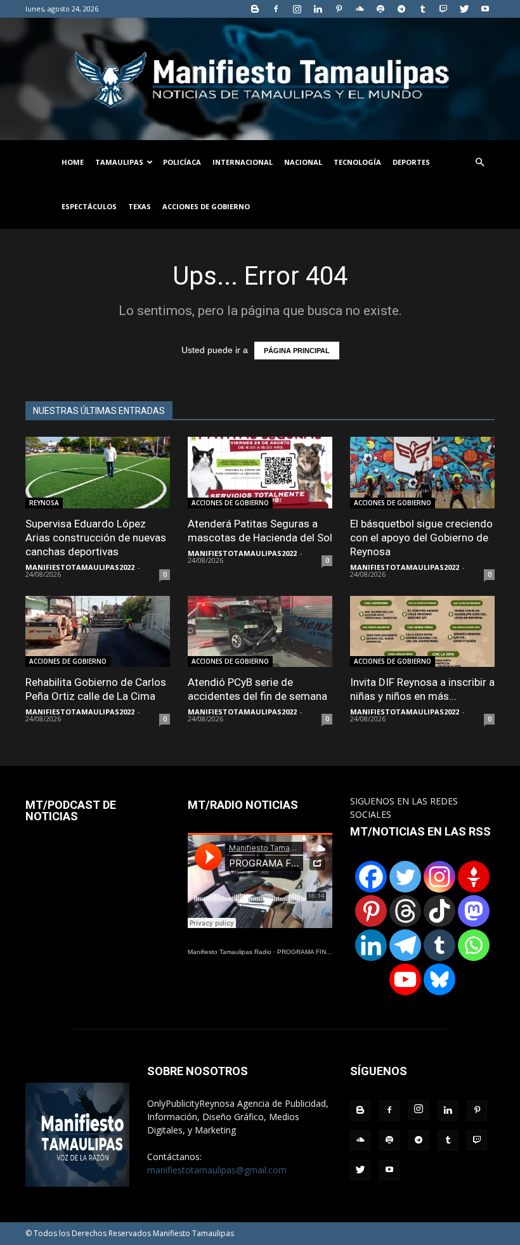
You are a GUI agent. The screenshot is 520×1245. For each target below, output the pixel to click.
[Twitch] (443, 9)
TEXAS (139, 206)
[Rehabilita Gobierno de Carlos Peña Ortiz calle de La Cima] (97, 632)
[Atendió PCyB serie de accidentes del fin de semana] (260, 632)
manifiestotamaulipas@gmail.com (217, 1170)
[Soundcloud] (359, 9)
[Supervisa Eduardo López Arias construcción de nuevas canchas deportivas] (97, 472)
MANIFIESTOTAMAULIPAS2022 (79, 567)
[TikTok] (439, 911)
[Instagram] (296, 9)
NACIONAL (303, 162)
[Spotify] (380, 9)
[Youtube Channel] (405, 979)
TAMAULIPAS (119, 162)
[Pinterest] (338, 9)
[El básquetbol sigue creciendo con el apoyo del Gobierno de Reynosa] (422, 472)
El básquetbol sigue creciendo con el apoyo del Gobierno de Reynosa (421, 537)
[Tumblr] (422, 9)
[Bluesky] (439, 979)
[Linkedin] (317, 9)
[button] (479, 163)
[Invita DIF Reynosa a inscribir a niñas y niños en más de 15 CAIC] (422, 632)
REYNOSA (44, 502)
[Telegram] (401, 9)
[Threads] (405, 911)
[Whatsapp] (474, 945)
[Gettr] (474, 877)
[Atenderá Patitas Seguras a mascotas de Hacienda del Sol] (260, 472)
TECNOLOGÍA (357, 162)
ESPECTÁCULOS (89, 206)
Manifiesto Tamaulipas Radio (229, 951)
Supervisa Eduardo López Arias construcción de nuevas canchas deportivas (95, 537)
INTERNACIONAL (242, 162)
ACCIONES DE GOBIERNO (206, 206)
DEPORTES (411, 162)
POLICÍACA (182, 162)
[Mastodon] (474, 911)
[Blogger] (254, 9)
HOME (73, 162)
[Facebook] (275, 9)
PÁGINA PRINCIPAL (297, 350)
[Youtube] (485, 9)
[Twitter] (464, 9)
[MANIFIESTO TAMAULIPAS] (260, 79)
